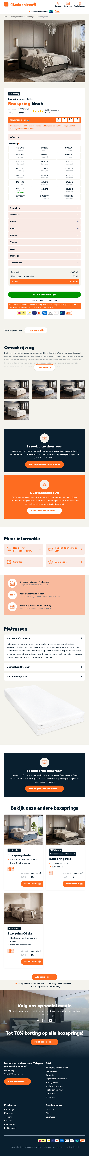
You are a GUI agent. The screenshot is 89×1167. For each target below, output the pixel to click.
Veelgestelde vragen (55, 1086)
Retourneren (51, 1071)
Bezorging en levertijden (57, 1067)
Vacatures (50, 1093)
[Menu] (6, 4)
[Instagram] (43, 1020)
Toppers (8, 1116)
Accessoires (9, 1124)
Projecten (50, 1097)
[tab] (44, 647)
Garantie (50, 1075)
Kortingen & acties (54, 1089)
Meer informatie (36, 330)
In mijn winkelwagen (46, 294)
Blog (48, 1113)
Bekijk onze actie (42, 1042)
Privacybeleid (52, 1082)
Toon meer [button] (43, 367)
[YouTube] (50, 1020)
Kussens (8, 1120)
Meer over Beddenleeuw (43, 511)
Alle (43, 977)
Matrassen (9, 1113)
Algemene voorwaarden (57, 1078)
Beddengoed (10, 1128)
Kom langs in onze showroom (43, 464)
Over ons (50, 1109)
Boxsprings (9, 1109)
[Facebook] (38, 1020)
